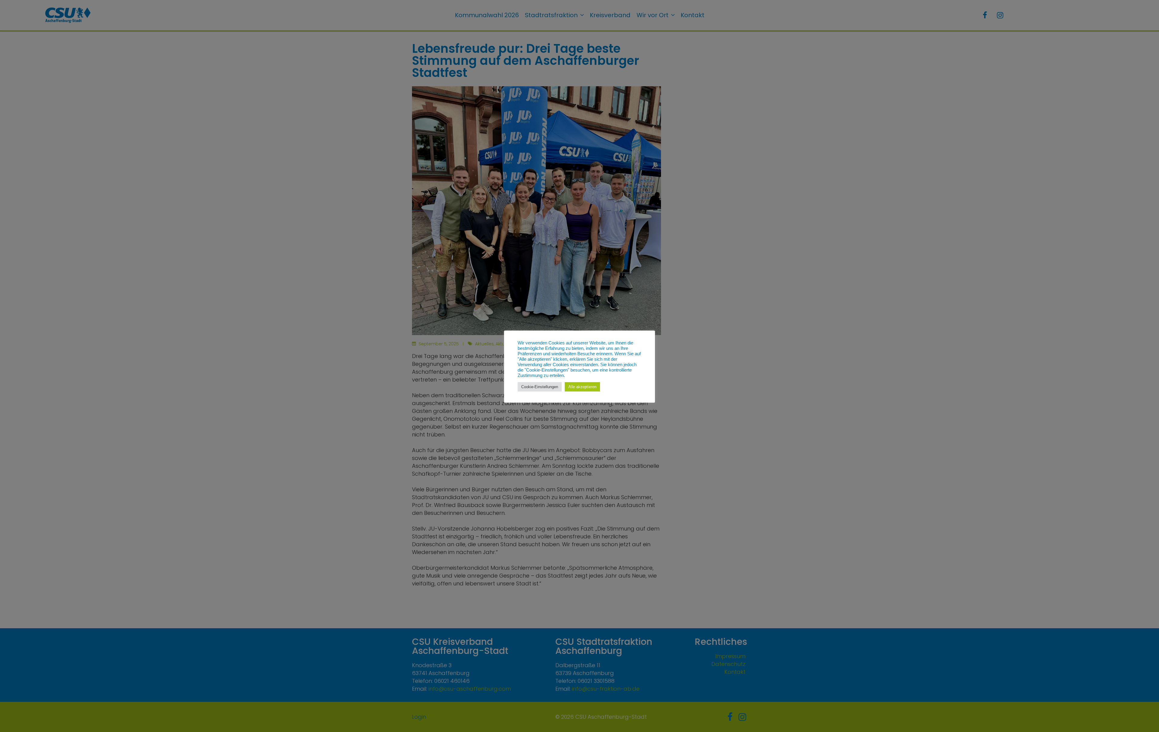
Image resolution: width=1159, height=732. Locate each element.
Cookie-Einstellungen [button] (539, 387)
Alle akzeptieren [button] (582, 387)
